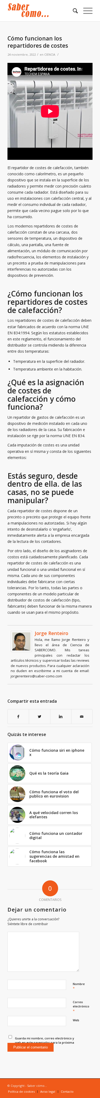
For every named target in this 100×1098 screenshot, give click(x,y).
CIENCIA (49, 54)
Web (76, 1020)
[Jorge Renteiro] (21, 650)
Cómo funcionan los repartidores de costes (37, 42)
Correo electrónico (81, 1006)
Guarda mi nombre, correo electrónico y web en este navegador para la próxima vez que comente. (44, 1042)
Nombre (79, 986)
